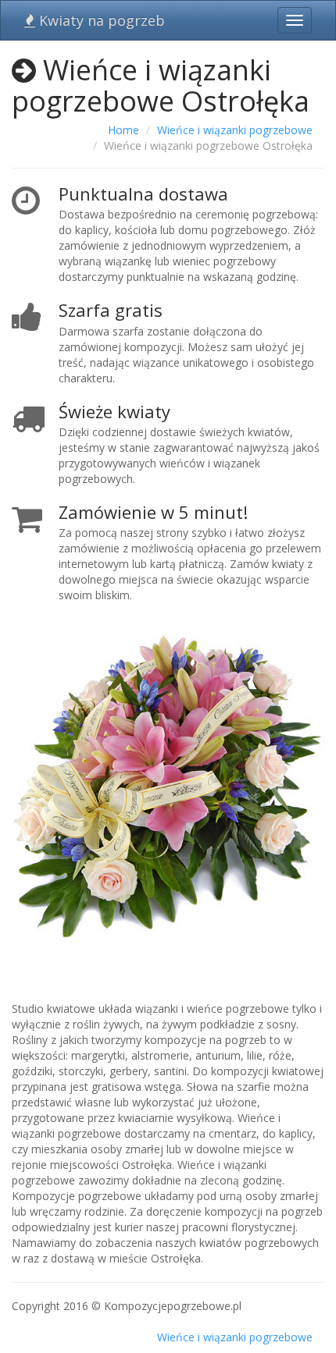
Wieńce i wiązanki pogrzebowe (235, 130)
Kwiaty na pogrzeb (100, 20)
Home (123, 130)
